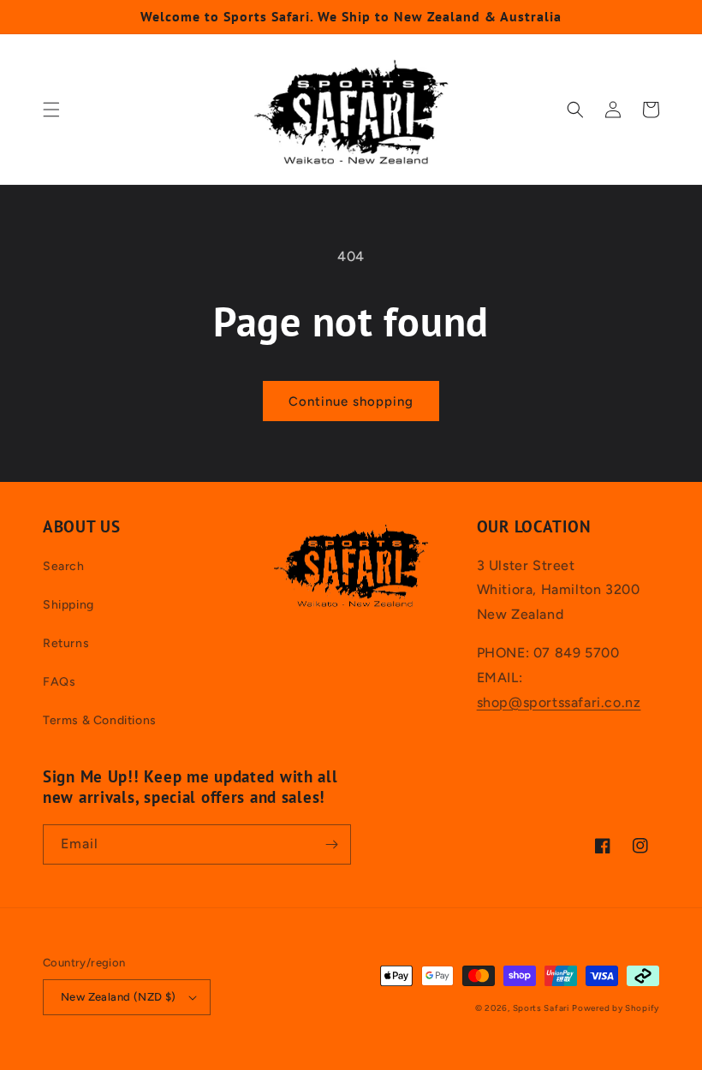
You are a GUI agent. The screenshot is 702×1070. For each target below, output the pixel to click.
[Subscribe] (331, 844)
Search (64, 566)
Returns (66, 643)
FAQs (59, 682)
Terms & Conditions (100, 720)
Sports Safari (541, 1008)
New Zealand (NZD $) (118, 996)
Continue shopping (351, 401)
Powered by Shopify (615, 1008)
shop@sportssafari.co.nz (559, 702)
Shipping (68, 604)
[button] (51, 109)
